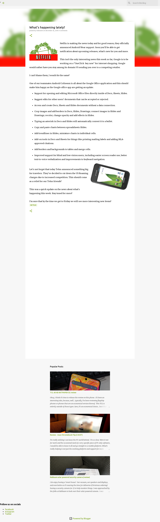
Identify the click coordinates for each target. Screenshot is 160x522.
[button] (30, 35)
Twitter (8, 514)
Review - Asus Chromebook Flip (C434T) (66, 435)
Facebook (9, 509)
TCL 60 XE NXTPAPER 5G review (63, 393)
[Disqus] (80, 254)
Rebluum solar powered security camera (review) (70, 477)
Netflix (33, 205)
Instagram (9, 512)
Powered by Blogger (81, 518)
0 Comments (63, 30)
